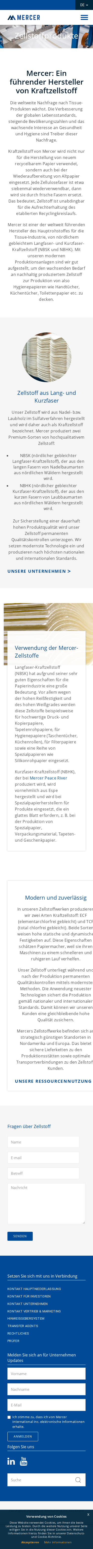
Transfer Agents (22, 1326)
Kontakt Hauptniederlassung (34, 1289)
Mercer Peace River (48, 778)
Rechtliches (18, 1333)
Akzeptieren (30, 1542)
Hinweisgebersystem (25, 1318)
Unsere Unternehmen (36, 571)
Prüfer (13, 1341)
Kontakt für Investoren (29, 1296)
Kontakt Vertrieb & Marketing (34, 1311)
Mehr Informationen (58, 1542)
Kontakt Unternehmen (27, 1304)
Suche (78, 1480)
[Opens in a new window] (13, 1463)
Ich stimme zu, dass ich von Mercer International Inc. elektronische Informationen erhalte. (48, 1422)
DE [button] (83, 5)
